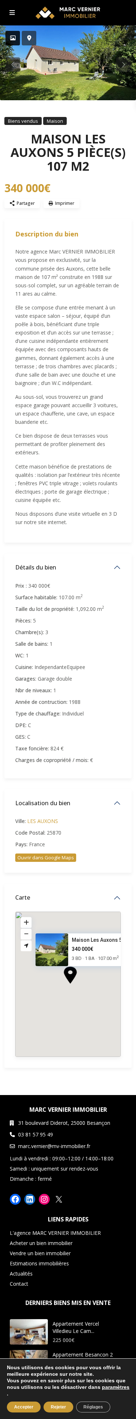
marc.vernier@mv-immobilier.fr (54, 1146)
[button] (83, 988)
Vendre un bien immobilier (40, 1253)
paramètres (115, 1387)
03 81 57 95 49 (35, 1134)
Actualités (21, 1273)
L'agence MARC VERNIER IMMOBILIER (55, 1232)
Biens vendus (23, 121)
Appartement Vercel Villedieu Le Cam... (76, 1327)
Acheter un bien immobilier (41, 1243)
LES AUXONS (42, 821)
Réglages (93, 1407)
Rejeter (58, 1407)
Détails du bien (35, 567)
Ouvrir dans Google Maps (45, 857)
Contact (19, 1283)
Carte (22, 897)
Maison (55, 121)
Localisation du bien (42, 803)
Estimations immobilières (39, 1263)
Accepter (23, 1407)
